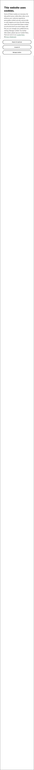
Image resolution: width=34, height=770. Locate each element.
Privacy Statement (10, 37)
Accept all (17, 47)
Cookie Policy (21, 35)
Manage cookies (17, 52)
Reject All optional (17, 42)
